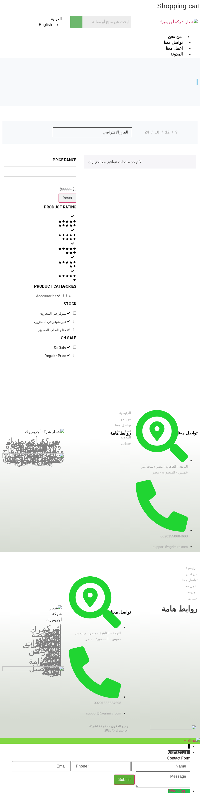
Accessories (46, 296)
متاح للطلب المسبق (52, 330)
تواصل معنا (173, 42)
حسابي (126, 443)
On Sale (60, 347)
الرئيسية (125, 413)
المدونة (126, 437)
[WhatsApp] (188, 791)
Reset (67, 198)
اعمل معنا (123, 431)
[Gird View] (25, 132)
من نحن (175, 36)
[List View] (15, 132)
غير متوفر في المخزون (50, 322)
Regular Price (55, 356)
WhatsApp (177, 791)
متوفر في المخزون (53, 313)
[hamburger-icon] (190, 36)
